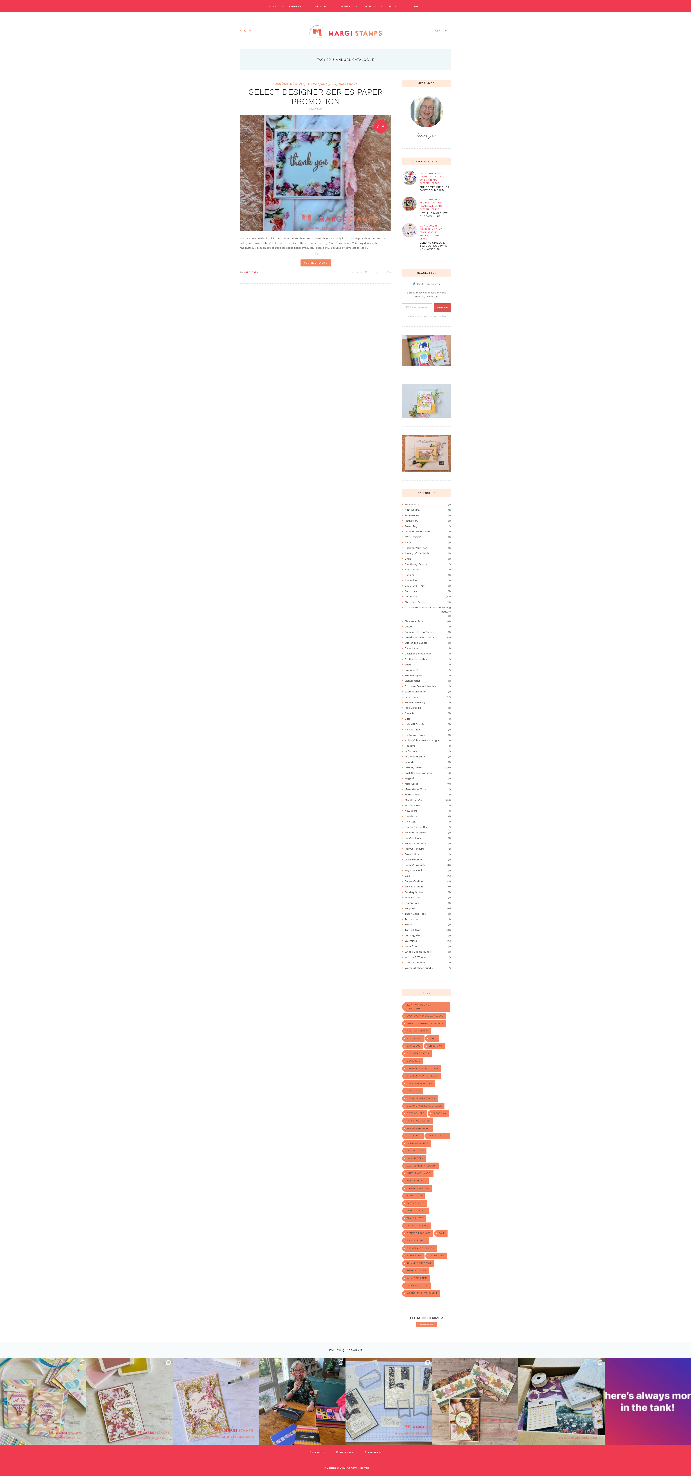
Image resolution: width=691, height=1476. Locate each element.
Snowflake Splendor (420, 1248)
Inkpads (409, 762)
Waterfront (411, 946)
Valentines (411, 940)
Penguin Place (413, 837)
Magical (409, 778)
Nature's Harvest (418, 1188)
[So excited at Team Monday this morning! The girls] (561, 1401)
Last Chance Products (418, 772)
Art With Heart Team (417, 531)
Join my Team (415, 1158)
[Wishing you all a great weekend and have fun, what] (648, 1401)
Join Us (393, 6)
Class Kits (413, 1061)
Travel (408, 924)
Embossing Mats (415, 675)
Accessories (412, 515)
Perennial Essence (415, 843)
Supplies (352, 83)
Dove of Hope (415, 1113)
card (433, 1038)
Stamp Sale (412, 902)
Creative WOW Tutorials (422, 1076)
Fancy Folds (412, 697)
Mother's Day (413, 805)
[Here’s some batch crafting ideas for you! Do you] (389, 1401)
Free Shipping (413, 707)
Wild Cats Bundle (415, 962)
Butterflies (411, 580)
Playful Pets (415, 1218)
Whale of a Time (417, 1278)
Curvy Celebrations (419, 1083)
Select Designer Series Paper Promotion (316, 96)
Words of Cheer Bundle (419, 967)
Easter (408, 664)
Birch (408, 558)
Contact (416, 6)
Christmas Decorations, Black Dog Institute (430, 609)
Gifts (407, 718)
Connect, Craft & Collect (419, 632)
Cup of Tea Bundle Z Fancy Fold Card (435, 189)
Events (345, 6)
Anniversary (411, 520)
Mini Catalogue (414, 799)
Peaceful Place (416, 1210)
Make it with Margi (419, 1173)
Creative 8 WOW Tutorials (420, 637)
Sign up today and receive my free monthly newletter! (426, 294)
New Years (411, 810)
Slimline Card (413, 897)
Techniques (411, 919)
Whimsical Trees (417, 1285)
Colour (293, 83)
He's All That (412, 729)
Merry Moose (412, 794)
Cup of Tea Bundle (416, 642)
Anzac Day (411, 526)
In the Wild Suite (415, 756)
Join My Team (336, 83)
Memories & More (415, 789)
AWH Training (413, 536)
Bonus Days (412, 569)
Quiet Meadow (414, 859)
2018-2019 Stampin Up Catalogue (420, 1007)
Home (272, 6)
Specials (369, 6)
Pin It (380, 125)
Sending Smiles (414, 892)
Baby (408, 542)
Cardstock (411, 591)
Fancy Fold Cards (418, 1121)
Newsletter (411, 816)
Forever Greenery (415, 702)
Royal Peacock (414, 870)
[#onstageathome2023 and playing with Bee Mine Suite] (302, 1401)
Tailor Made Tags (415, 913)
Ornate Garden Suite (417, 827)
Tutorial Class (429, 183)
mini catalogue (416, 1180)
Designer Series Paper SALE (424, 1106)
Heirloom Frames (415, 734)
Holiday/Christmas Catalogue (422, 740)
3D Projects (412, 504)
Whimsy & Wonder (416, 957)
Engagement (412, 680)
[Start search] (437, 30)
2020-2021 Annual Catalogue (425, 1016)
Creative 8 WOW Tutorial (423, 1068)
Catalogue (281, 83)
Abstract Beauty (417, 1030)
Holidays (410, 745)
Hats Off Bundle (414, 724)
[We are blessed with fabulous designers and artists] (129, 1401)
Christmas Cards (414, 602)
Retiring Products (415, 864)
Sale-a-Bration (414, 881)
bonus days (414, 1038)
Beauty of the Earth (417, 553)
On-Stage (410, 821)
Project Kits (412, 854)
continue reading (315, 263)
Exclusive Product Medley (420, 686)
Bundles (409, 574)
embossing (439, 1113)
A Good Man (412, 509)
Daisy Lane (411, 648)
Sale (407, 875)
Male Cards (434, 206)
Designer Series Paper (313, 83)
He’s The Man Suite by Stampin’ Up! (434, 215)
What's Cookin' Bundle (418, 951)
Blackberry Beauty (416, 564)
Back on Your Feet (416, 547)
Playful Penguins (414, 848)
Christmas (435, 1046)
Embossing (411, 670)
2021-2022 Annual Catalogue (425, 1023)
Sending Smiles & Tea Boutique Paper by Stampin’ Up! (434, 245)
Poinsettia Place (417, 1225)
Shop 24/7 (321, 6)
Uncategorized (413, 935)
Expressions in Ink (415, 691)
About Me (295, 6)
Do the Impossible (416, 659)
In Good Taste (438, 1135)
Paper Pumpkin (416, 1203)
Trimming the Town (419, 1263)
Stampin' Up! (414, 1255)
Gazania (409, 713)
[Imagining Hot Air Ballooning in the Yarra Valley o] (43, 1401)
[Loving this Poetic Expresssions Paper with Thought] (216, 1401)
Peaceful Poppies (415, 832)
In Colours (436, 176)
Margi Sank (251, 272)
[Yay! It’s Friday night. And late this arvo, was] (475, 1401)
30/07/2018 (315, 109)
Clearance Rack (414, 621)
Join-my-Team (415, 1150)
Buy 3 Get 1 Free (415, 585)
